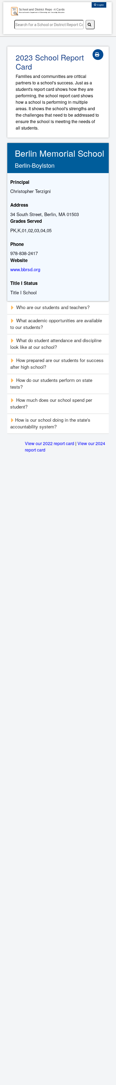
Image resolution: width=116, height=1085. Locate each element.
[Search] (90, 24)
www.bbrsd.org (25, 269)
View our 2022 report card (49, 443)
